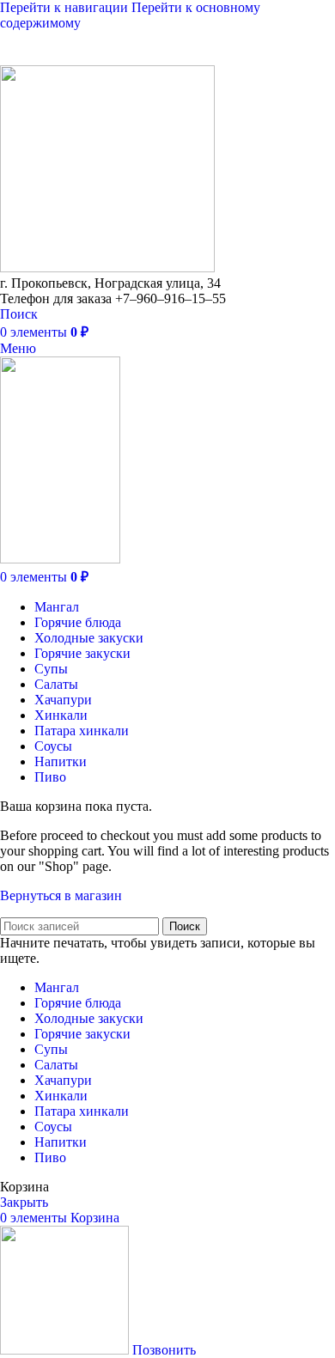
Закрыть (24, 1202)
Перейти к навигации (65, 7)
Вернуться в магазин (61, 895)
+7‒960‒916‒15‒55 (151, 56)
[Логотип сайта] (107, 267)
